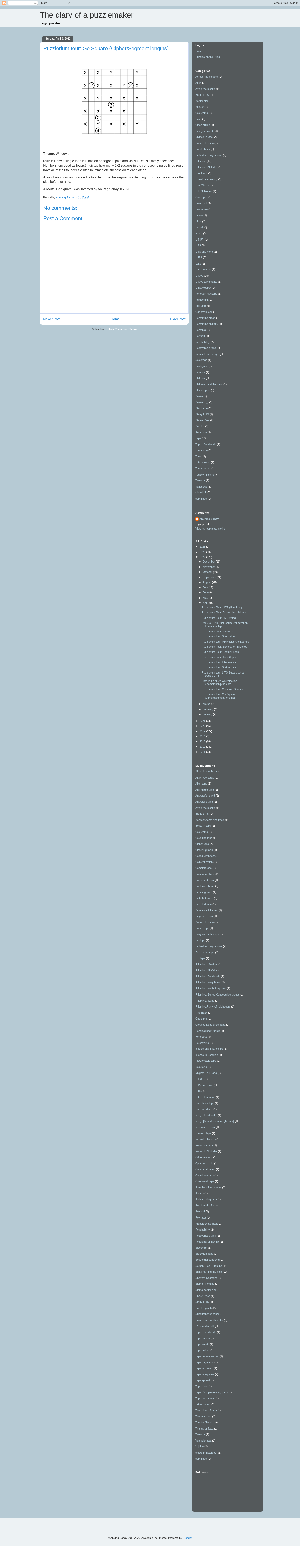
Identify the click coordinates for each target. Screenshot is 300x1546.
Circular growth (204, 850)
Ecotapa (200, 940)
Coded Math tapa (205, 855)
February (208, 709)
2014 (203, 736)
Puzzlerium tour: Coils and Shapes (222, 689)
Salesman (201, 360)
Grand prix (201, 197)
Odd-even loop (203, 311)
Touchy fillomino (204, 474)
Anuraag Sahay (209, 518)
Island (198, 233)
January (208, 714)
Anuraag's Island (205, 795)
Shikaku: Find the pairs (209, 384)
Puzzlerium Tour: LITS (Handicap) (222, 607)
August (207, 582)
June (206, 592)
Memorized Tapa (205, 1127)
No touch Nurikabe (206, 293)
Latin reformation (205, 1097)
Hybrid (199, 227)
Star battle (201, 408)
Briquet (199, 106)
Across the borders (206, 76)
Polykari (200, 335)
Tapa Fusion (202, 1338)
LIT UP (199, 239)
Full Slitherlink (203, 191)
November (209, 566)
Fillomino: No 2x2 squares (210, 988)
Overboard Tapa (204, 1181)
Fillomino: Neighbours (208, 982)
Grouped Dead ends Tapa (210, 1024)
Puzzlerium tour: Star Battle (218, 636)
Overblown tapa (204, 1175)
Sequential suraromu (207, 1259)
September (210, 577)
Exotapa (200, 958)
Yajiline (199, 1446)
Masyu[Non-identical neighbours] (214, 1121)
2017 (203, 731)
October (208, 572)
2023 (203, 552)
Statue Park (202, 420)
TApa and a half (204, 1326)
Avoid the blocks (205, 88)
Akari (198, 82)
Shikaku (200, 378)
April (206, 602)
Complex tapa (203, 867)
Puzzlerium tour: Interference (219, 662)
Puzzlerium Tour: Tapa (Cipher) (220, 657)
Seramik (200, 372)
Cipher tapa (202, 843)
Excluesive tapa (204, 952)
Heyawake (201, 209)
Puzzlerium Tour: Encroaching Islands (224, 612)
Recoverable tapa (205, 347)
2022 (203, 557)
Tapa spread (202, 1380)
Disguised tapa (204, 916)
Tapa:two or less (205, 1398)
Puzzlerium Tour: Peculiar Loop (220, 651)
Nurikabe (200, 305)
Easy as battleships (207, 934)
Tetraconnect (203, 468)
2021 (203, 720)
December (209, 561)
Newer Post (51, 319)
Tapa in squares (204, 1374)
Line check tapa (204, 1103)
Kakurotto (201, 1066)
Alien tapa (201, 783)
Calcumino (201, 112)
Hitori (198, 221)
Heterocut (201, 203)
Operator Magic (204, 1163)
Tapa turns (201, 1386)
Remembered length (207, 354)
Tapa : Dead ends (205, 444)
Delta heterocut (204, 898)
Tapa (198, 438)
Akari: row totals (204, 777)
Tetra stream (202, 462)
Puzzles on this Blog (207, 56)
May (206, 597)
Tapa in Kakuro (204, 1368)
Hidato (199, 215)
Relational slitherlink (207, 1241)
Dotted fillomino (204, 143)
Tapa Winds (202, 1344)
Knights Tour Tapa (206, 1073)
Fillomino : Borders (206, 964)
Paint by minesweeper (208, 1187)
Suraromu (201, 432)
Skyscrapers (202, 390)
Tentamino (201, 450)
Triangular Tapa (204, 1428)
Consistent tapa (204, 880)
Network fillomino (205, 1139)
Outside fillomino (205, 1169)
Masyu (199, 275)
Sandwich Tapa (204, 1253)
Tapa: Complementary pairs (211, 1392)
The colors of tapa (206, 1410)
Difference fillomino (206, 910)
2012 (203, 746)
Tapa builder (202, 1350)
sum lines (201, 498)
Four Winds (202, 185)
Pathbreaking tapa (206, 1199)
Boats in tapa (203, 825)
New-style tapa (204, 1145)
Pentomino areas (205, 317)
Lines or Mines (204, 1109)
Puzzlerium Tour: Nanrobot (217, 631)
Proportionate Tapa (206, 1223)
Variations (201, 486)
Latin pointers (203, 269)
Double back (202, 149)
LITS (198, 245)
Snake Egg (201, 402)
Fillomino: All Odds (206, 167)
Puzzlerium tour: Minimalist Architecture (225, 641)
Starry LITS (202, 414)
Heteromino (202, 1042)
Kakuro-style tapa (205, 1060)
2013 (203, 741)
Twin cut (200, 480)
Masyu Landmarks (206, 281)
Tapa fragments (204, 1362)
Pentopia (200, 329)
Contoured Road (204, 886)
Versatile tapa (203, 1440)
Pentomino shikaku (206, 323)
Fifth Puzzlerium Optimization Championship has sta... (219, 682)
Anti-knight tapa (204, 789)
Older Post (177, 319)
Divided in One (204, 136)
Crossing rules (203, 892)
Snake (199, 396)
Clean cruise (202, 124)
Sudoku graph (203, 1308)
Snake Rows (202, 1296)
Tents (198, 456)
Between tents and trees (209, 819)
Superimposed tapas (207, 1313)
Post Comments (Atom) (123, 329)
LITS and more (204, 251)
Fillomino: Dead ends (207, 976)
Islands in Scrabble (206, 1054)
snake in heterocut (206, 1452)
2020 (203, 725)
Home (115, 319)
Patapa (199, 1193)
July (206, 587)
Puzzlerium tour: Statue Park (219, 667)
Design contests (204, 131)
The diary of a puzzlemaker (87, 15)
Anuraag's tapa (204, 801)
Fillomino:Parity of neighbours (212, 1006)
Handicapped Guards (207, 1030)
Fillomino (200, 161)
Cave (198, 119)
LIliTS (198, 257)
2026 (203, 546)
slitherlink (201, 492)
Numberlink (202, 299)
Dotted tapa (202, 928)
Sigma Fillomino (204, 1283)
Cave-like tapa (203, 837)
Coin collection (204, 862)
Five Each (201, 173)
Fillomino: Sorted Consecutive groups (217, 994)
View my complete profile (210, 528)
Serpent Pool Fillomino (208, 1265)
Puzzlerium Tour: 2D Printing (219, 617)
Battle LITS (202, 94)
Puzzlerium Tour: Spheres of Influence (224, 646)
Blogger (187, 1537)
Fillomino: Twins (204, 1000)
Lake (198, 263)
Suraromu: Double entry (209, 1320)
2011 (203, 751)
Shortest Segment (206, 1277)
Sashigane (201, 366)
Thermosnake (203, 1416)
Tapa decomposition (207, 1356)
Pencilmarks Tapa (206, 1205)
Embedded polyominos (208, 155)
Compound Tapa (204, 874)
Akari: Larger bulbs (206, 771)
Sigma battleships (206, 1289)
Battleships (202, 100)
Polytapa (200, 1217)
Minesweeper (203, 287)
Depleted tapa (203, 904)
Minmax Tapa (203, 1133)
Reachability (202, 342)
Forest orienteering (206, 179)
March (207, 703)
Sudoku (199, 426)
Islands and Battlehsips (209, 1048)
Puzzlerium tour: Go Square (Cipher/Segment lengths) (218, 696)
